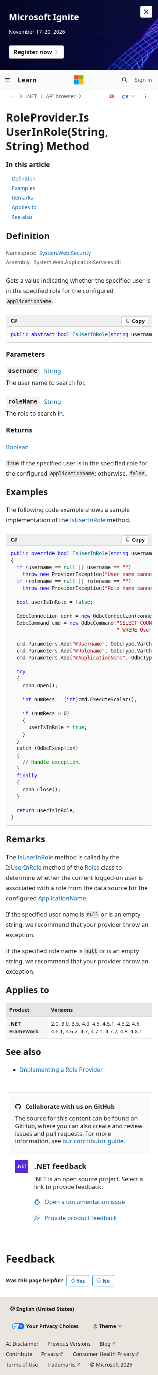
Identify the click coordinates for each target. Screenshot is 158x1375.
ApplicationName (62, 898)
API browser (61, 96)
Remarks (22, 197)
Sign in (143, 79)
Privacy (49, 1353)
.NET (31, 96)
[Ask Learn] (112, 96)
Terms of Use (22, 1364)
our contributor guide (92, 1141)
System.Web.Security (65, 252)
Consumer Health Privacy (103, 1353)
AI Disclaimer (22, 1343)
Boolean (17, 447)
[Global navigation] (7, 79)
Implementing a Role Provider (61, 1070)
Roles (92, 867)
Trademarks (61, 1364)
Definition (24, 178)
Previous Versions (69, 1343)
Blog (105, 1343)
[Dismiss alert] (146, 12)
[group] (79, 335)
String (52, 371)
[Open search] (124, 79)
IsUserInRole (87, 520)
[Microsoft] (79, 80)
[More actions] (145, 96)
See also (22, 216)
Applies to (24, 207)
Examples (23, 188)
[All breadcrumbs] (12, 96)
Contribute (19, 1353)
